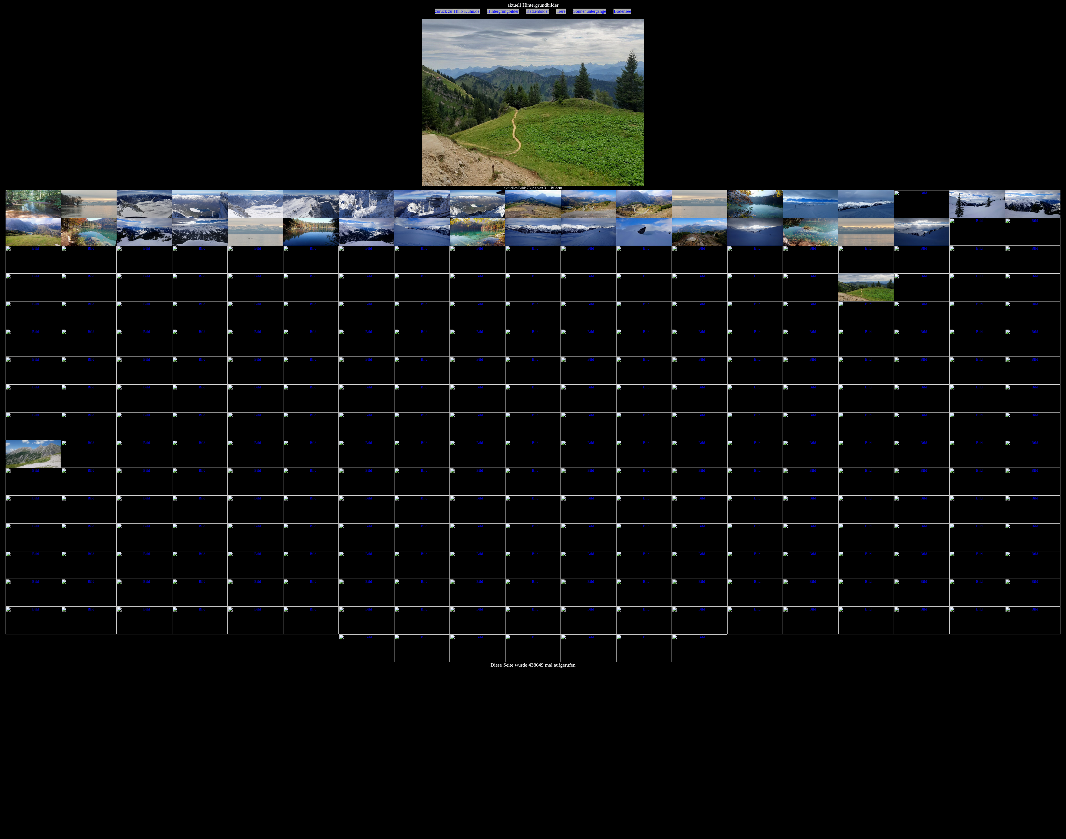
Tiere (561, 11)
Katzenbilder (537, 11)
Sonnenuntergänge (589, 11)
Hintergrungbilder (503, 11)
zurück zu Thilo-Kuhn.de (457, 11)
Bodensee (622, 11)
